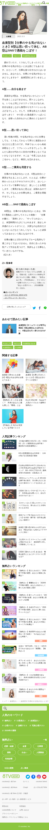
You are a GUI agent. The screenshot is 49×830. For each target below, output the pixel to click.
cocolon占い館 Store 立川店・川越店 (15, 793)
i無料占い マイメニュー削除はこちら (15, 817)
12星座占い (21, 721)
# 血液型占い (7, 347)
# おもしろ (7, 56)
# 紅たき (17, 56)
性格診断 (9, 759)
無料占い (8, 721)
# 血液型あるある (29, 56)
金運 (24, 746)
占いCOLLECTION (40, 787)
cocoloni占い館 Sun (9, 781)
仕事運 (8, 36)
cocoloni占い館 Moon (9, 787)
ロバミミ (26, 781)
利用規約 (22, 806)
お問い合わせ (24, 810)
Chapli (25, 787)
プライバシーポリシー (10, 814)
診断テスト (22, 725)
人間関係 (40, 752)
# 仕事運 (18, 347)
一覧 (45, 740)
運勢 (9, 752)
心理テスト (9, 725)
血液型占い (35, 721)
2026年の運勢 (10, 730)
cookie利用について (9, 810)
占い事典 (24, 768)
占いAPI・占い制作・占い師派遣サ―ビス (16, 799)
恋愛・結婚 (8, 746)
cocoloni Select (41, 781)
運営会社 (5, 806)
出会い (24, 752)
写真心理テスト (38, 725)
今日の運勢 (8, 768)
